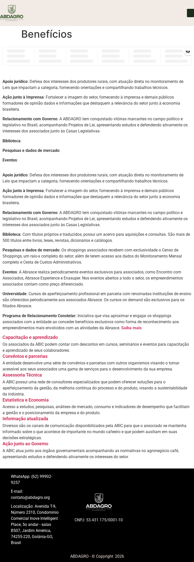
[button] (190, 13)
